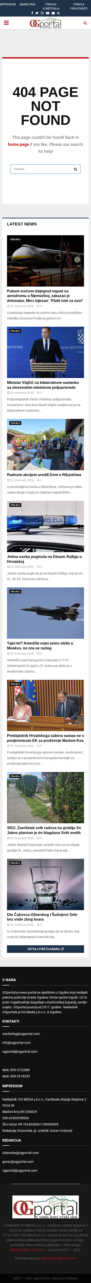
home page (18, 144)
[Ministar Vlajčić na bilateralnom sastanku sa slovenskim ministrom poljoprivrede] (45, 352)
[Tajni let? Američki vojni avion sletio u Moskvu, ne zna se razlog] (45, 613)
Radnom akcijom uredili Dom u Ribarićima (44, 475)
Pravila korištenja (51, 6)
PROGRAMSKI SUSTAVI (26, 1250)
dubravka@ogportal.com (20, 1153)
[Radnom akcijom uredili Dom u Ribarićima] (45, 444)
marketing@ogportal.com (21, 1034)
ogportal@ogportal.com (19, 1051)
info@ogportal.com (16, 1043)
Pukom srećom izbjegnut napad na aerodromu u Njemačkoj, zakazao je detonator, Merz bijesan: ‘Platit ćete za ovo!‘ (45, 296)
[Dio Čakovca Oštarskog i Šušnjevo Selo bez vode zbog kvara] (45, 884)
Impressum (8, 4)
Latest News (22, 224)
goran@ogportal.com (18, 1162)
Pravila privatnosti (79, 6)
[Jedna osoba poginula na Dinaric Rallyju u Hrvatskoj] (45, 526)
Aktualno (15, 239)
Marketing (27, 4)
